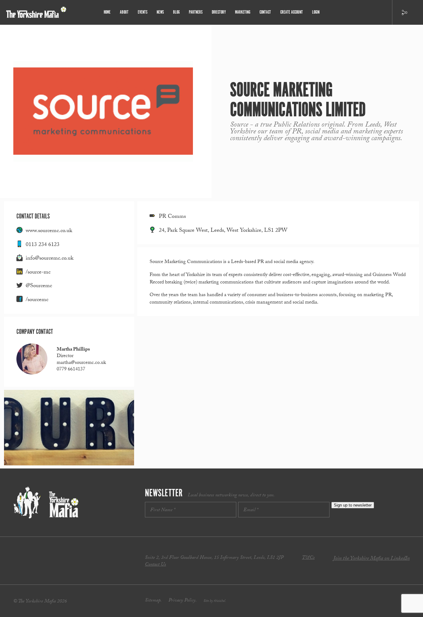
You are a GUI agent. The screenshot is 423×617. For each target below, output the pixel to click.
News (160, 12)
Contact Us (155, 565)
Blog (176, 12)
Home (107, 12)
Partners (196, 12)
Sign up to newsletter (353, 505)
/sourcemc (37, 300)
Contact (265, 12)
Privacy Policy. (182, 601)
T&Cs (308, 558)
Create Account (291, 12)
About (124, 12)
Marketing (242, 12)
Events (142, 12)
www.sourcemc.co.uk (49, 231)
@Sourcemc (39, 286)
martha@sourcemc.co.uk (81, 363)
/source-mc (38, 273)
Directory (219, 12)
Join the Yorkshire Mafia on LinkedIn (371, 559)
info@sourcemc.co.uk (49, 259)
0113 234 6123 (42, 245)
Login (316, 12)
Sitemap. (153, 601)
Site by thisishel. (214, 601)
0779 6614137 (71, 369)
